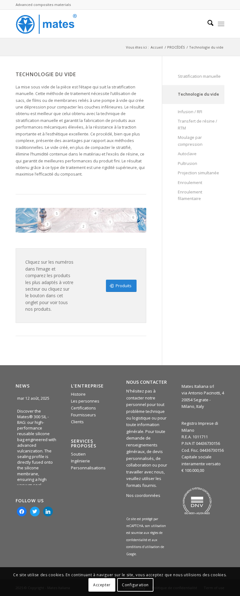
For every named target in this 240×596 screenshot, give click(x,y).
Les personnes (85, 401)
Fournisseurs (83, 415)
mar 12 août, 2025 (33, 398)
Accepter (102, 585)
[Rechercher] (207, 24)
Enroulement (190, 182)
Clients (77, 422)
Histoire (78, 394)
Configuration (135, 585)
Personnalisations (88, 468)
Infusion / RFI (190, 111)
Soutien (78, 454)
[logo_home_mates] (46, 24)
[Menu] (221, 23)
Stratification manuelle (199, 76)
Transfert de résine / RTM (197, 124)
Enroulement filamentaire (190, 195)
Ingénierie (80, 461)
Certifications (83, 408)
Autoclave (187, 153)
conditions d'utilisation (143, 547)
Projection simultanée (198, 173)
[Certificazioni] (197, 501)
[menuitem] (207, 24)
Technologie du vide (198, 94)
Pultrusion (187, 163)
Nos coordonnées (143, 495)
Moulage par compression (190, 140)
